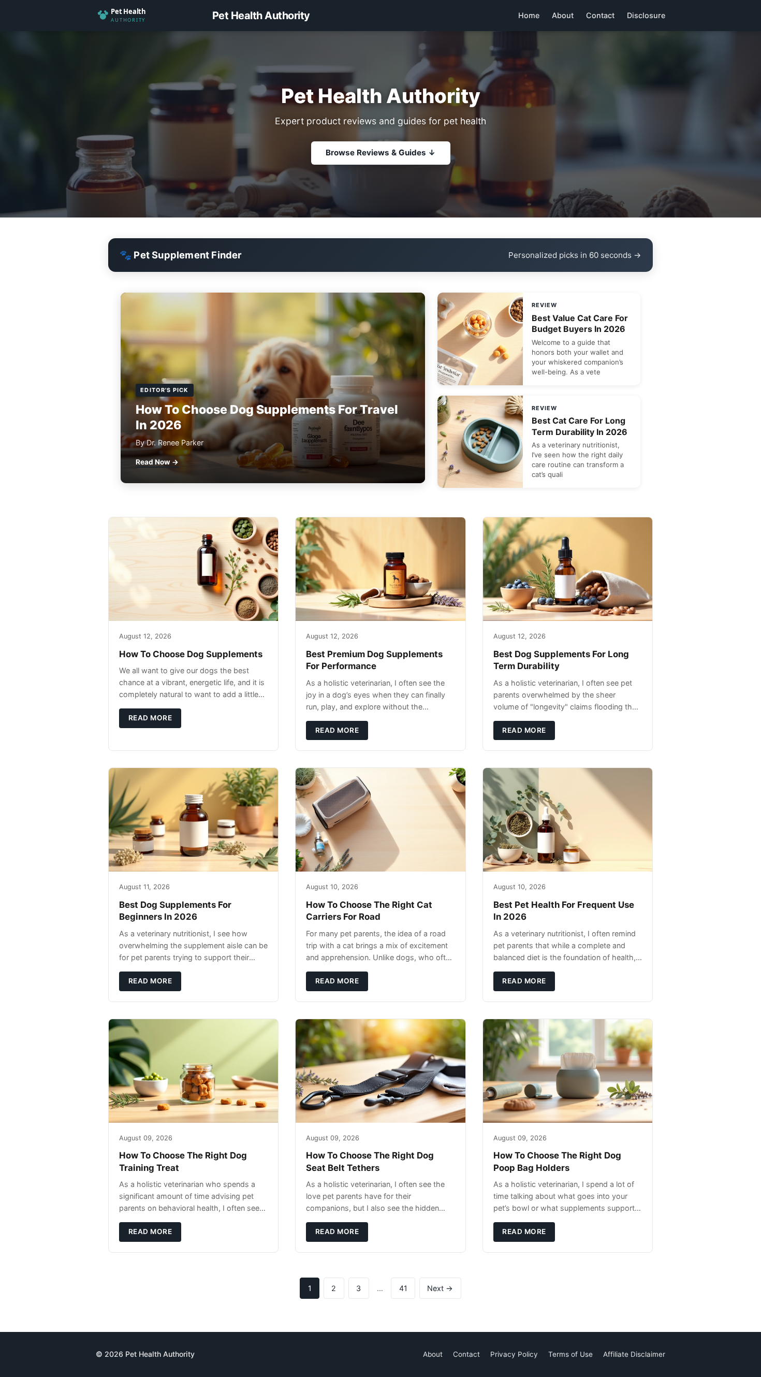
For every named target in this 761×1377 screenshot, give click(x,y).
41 (403, 1288)
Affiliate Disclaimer (634, 1354)
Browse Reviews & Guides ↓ (381, 152)
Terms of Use (570, 1354)
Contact (600, 15)
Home (528, 15)
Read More (150, 718)
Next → (440, 1288)
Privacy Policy (514, 1354)
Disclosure (646, 15)
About (563, 15)
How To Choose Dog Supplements (190, 654)
